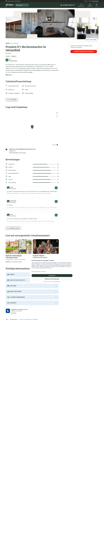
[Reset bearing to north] (57, 117)
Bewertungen (95, 1)
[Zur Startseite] (10, 5)
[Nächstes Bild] (29, 246)
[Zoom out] (57, 115)
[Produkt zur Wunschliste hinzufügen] (30, 241)
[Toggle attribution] (57, 145)
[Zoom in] (57, 112)
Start (7, 319)
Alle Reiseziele (13, 319)
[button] (8, 75)
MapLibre (54, 144)
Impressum (13, 313)
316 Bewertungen (13, 60)
